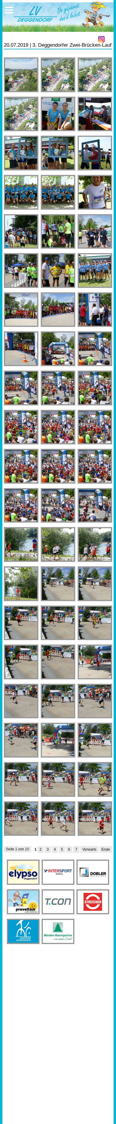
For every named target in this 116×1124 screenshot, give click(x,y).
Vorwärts (89, 849)
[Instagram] (101, 39)
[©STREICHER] (21, 74)
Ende (105, 849)
